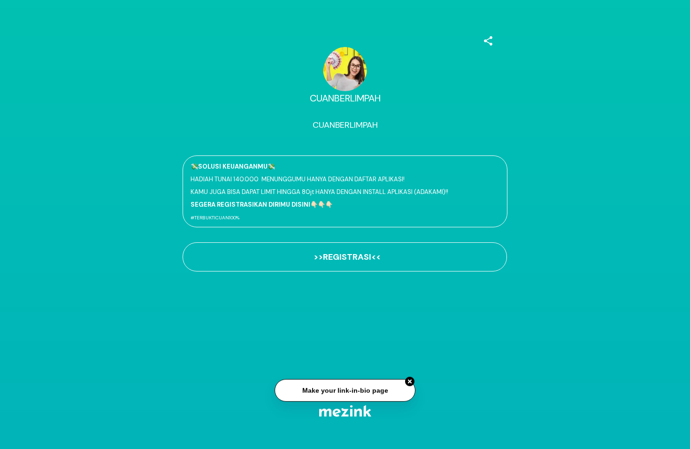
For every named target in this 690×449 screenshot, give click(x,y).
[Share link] (488, 39)
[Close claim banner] (409, 381)
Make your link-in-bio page (345, 390)
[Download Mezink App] (345, 411)
